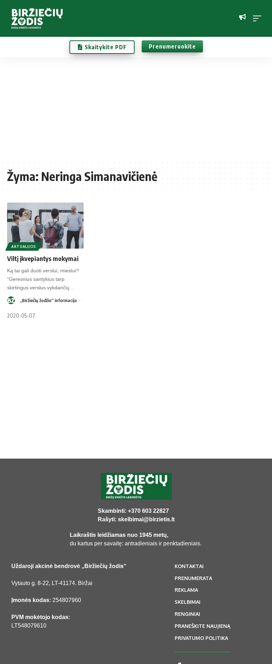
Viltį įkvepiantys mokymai (43, 258)
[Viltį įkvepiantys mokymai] (45, 226)
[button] (259, 18)
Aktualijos (23, 246)
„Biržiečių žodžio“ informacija (48, 300)
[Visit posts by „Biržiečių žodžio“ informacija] (11, 300)
